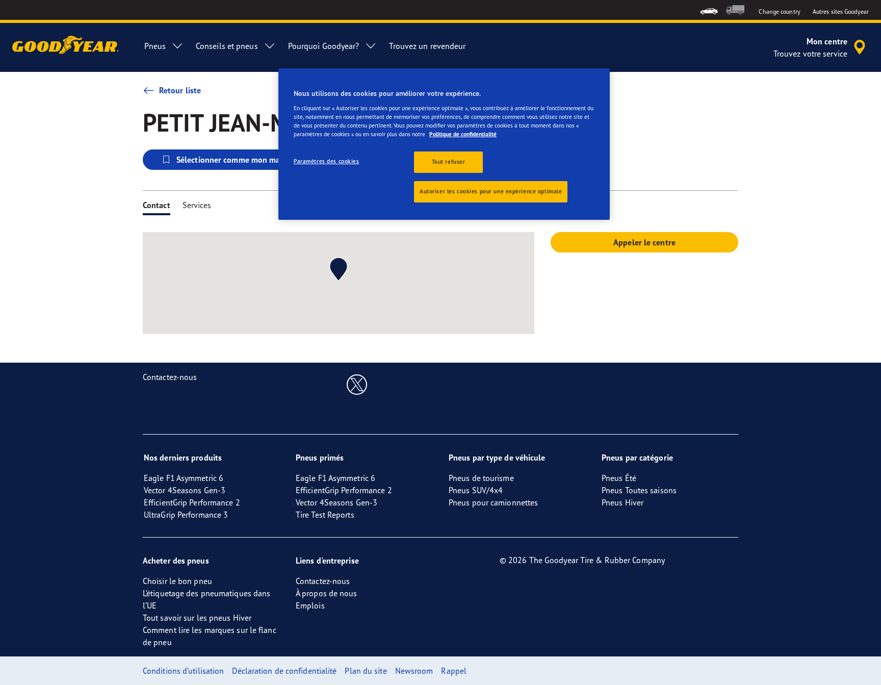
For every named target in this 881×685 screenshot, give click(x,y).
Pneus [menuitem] (155, 46)
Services (197, 205)
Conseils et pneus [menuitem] (227, 46)
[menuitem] (709, 10)
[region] (444, 144)
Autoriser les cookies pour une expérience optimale (491, 191)
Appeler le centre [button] (644, 242)
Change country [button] (779, 11)
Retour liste (180, 90)
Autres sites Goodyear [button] (841, 11)
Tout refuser (448, 161)
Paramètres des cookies (326, 161)
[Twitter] (357, 384)
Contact (156, 205)
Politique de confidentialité (463, 134)
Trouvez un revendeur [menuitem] (427, 46)
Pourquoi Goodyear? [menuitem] (323, 46)
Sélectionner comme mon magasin (237, 160)
